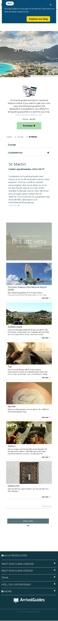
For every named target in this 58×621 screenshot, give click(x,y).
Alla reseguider (15, 555)
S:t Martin (22, 137)
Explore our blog (38, 19)
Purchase (28, 125)
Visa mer (28, 521)
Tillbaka (45, 506)
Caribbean (11, 137)
